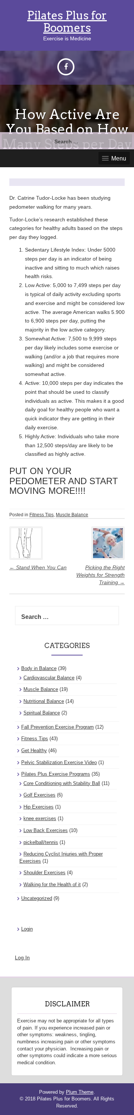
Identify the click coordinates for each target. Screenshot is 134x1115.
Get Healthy (34, 750)
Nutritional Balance (43, 701)
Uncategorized (36, 898)
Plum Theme (79, 1092)
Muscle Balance (72, 514)
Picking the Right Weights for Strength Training (100, 574)
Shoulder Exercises (44, 872)
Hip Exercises (38, 807)
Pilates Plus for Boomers (67, 21)
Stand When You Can (38, 567)
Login (27, 929)
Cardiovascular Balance (48, 677)
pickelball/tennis (40, 842)
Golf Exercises (39, 795)
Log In (22, 957)
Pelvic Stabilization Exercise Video (59, 762)
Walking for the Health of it (52, 884)
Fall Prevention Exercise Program (57, 727)
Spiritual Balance (41, 713)
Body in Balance (39, 668)
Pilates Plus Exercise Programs (55, 774)
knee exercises (39, 818)
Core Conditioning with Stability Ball (61, 783)
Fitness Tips (41, 514)
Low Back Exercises (45, 830)
